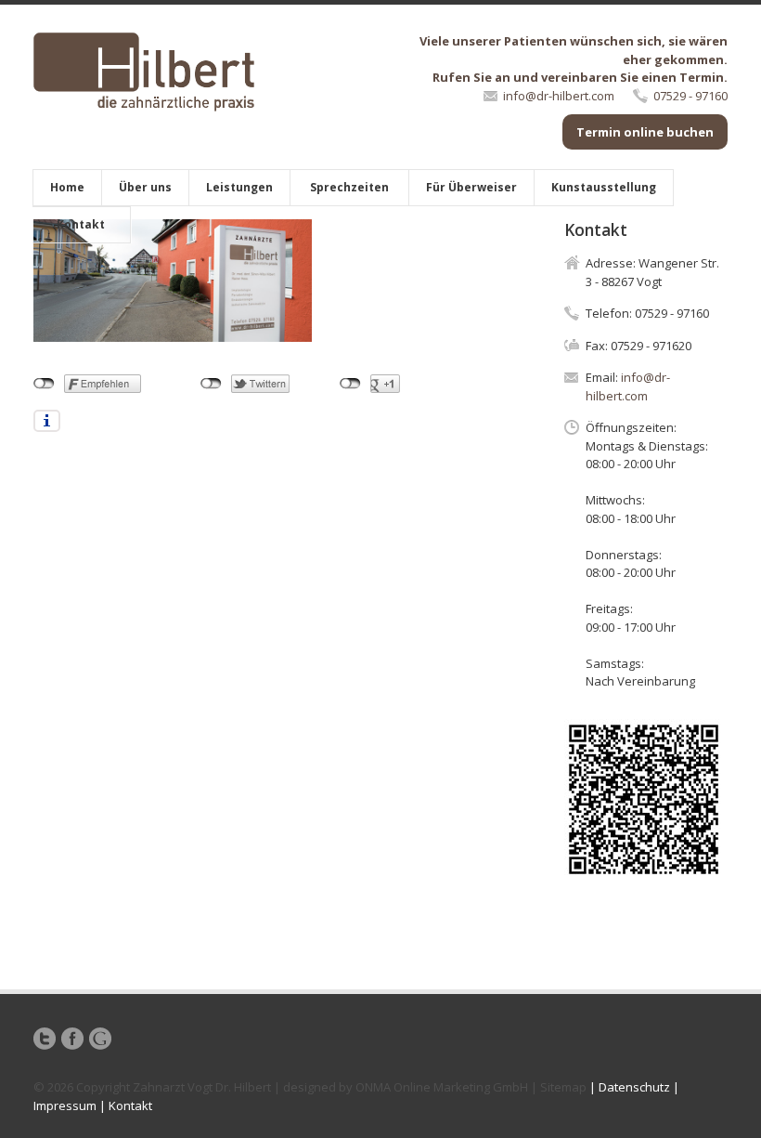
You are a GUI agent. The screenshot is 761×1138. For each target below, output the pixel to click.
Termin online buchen (645, 132)
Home (67, 187)
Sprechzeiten (349, 187)
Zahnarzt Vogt (173, 1087)
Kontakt (80, 224)
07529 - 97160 (690, 95)
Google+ (100, 1038)
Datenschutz (634, 1087)
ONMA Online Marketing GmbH (441, 1087)
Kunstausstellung (603, 187)
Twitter (44, 1038)
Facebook (72, 1038)
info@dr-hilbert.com (558, 95)
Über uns (145, 187)
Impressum (65, 1105)
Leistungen (239, 187)
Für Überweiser (471, 187)
